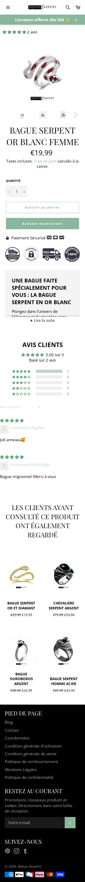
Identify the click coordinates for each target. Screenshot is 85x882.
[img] (12, 420)
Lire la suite (44, 320)
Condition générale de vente (31, 753)
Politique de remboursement (31, 761)
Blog (9, 722)
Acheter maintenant (42, 223)
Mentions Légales (21, 769)
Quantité (13, 181)
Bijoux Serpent (29, 866)
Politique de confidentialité (29, 777)
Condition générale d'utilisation (33, 746)
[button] (14, 32)
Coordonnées (17, 738)
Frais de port (45, 161)
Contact (12, 730)
